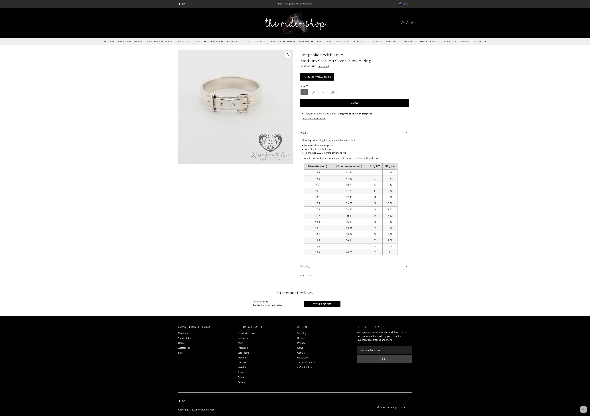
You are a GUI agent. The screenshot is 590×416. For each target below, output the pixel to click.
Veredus (358, 41)
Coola (241, 377)
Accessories (184, 347)
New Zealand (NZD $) (392, 407)
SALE (463, 41)
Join (384, 359)
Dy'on (200, 41)
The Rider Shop (206, 409)
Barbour (232, 41)
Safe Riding (409, 41)
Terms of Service (306, 362)
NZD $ (405, 3)
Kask (260, 41)
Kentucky (322, 41)
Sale (180, 352)
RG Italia (375, 41)
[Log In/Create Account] (407, 22)
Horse (107, 41)
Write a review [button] (322, 303)
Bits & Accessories (128, 41)
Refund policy (304, 367)
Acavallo (340, 41)
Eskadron (392, 41)
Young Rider (184, 337)
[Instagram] (183, 4)
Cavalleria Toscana (157, 41)
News (300, 347)
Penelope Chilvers (281, 41)
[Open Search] (402, 22)
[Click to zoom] (287, 54)
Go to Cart (302, 357)
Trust (240, 372)
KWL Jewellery (429, 41)
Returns (301, 337)
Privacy (301, 342)
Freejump (305, 41)
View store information (314, 118)
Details (304, 133)
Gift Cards (450, 41)
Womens (183, 333)
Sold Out (354, 102)
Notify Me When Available (317, 76)
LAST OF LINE (479, 41)
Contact (301, 352)
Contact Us (306, 275)
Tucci (247, 41)
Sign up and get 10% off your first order (295, 3)
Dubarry (215, 41)
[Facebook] (179, 4)
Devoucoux (183, 41)
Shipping (305, 266)
